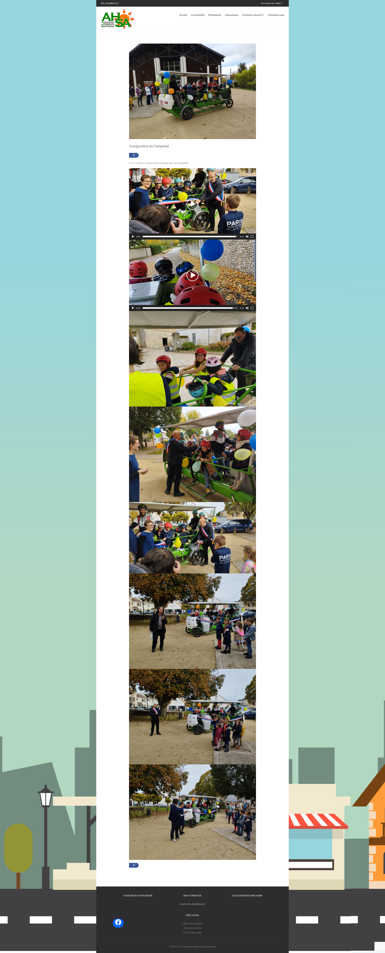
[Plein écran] (252, 236)
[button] (192, 204)
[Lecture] (132, 236)
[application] (192, 204)
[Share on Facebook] (134, 155)
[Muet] (247, 236)
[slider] (190, 236)
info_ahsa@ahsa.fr (110, 3)
